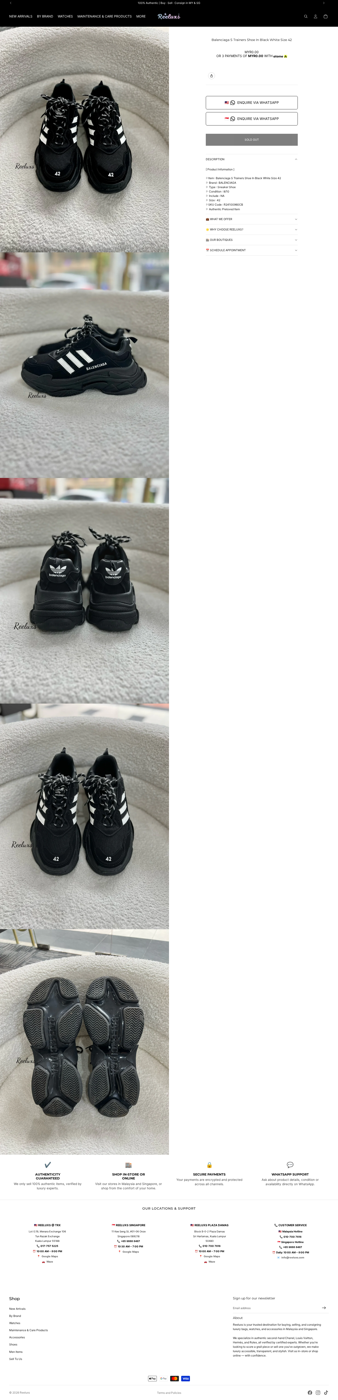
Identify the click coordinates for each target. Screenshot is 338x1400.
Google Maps (50, 1256)
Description (215, 159)
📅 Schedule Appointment (226, 250)
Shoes (13, 1344)
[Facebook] (310, 1392)
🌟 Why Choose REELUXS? (224, 229)
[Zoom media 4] (84, 816)
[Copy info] (211, 75)
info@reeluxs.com (292, 1257)
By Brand (15, 1316)
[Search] (306, 16)
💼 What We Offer (219, 219)
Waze (49, 1261)
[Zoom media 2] (84, 365)
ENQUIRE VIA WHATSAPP (252, 102)
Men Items (16, 1351)
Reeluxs (25, 1392)
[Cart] (326, 16)
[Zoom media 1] (84, 139)
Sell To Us (15, 1359)
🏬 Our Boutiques (219, 240)
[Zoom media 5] (84, 1042)
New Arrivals (17, 1308)
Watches (14, 1323)
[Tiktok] (326, 1392)
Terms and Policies (169, 1392)
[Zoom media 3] (84, 591)
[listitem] (141, 16)
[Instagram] (318, 1392)
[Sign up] (324, 1308)
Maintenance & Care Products (28, 1330)
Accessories (17, 1337)
